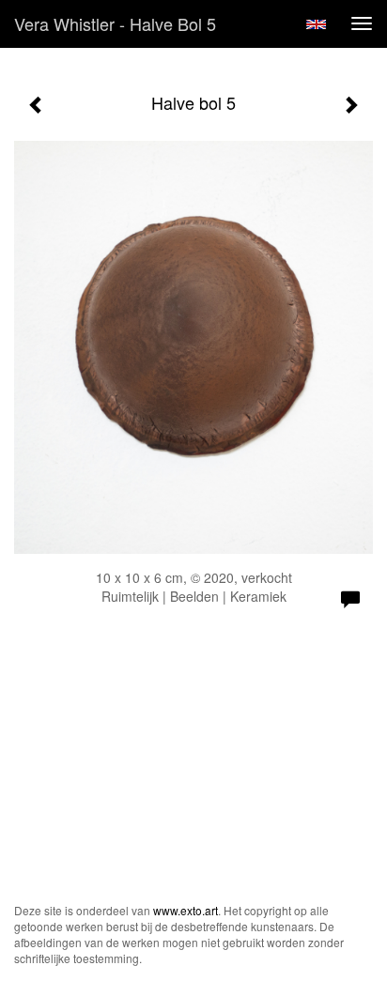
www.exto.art (185, 910)
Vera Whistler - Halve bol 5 (115, 23)
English (316, 24)
